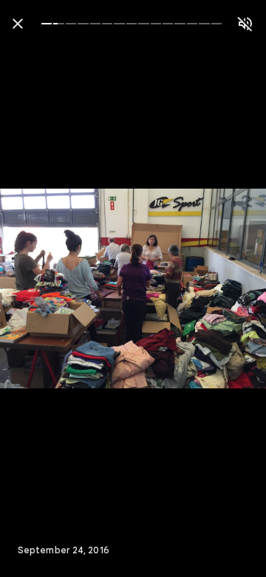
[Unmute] (245, 23)
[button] (41, 288)
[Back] (17, 23)
